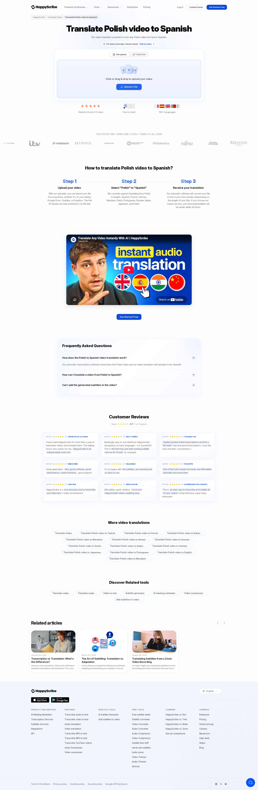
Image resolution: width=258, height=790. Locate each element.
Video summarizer (193, 593)
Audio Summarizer (73, 747)
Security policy (95, 784)
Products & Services (74, 7)
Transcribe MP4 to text (76, 738)
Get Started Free (217, 7)
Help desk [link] (204, 738)
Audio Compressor (141, 733)
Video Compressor (141, 738)
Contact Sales (196, 7)
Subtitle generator (135, 593)
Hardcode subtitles (141, 747)
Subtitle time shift (140, 743)
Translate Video (54, 17)
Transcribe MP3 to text (76, 733)
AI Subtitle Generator (108, 714)
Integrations (37, 728)
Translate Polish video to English (175, 552)
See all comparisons (175, 733)
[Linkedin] (216, 784)
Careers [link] (203, 728)
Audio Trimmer (139, 761)
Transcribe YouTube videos (78, 743)
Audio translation (73, 724)
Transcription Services (42, 719)
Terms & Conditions (40, 784)
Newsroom (204, 733)
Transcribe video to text (76, 719)
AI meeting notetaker (164, 593)
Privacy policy (60, 784)
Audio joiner (138, 752)
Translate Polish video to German (169, 546)
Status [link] (202, 743)
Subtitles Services (40, 724)
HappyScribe (39, 17)
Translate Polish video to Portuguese (129, 552)
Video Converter (140, 724)
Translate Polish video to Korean (129, 539)
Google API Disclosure (116, 784)
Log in (180, 7)
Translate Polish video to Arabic (126, 546)
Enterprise (132, 7)
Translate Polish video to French (141, 533)
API (32, 733)
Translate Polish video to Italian (183, 533)
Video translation (73, 728)
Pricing (146, 7)
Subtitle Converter (141, 719)
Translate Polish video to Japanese (82, 552)
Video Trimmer (139, 757)
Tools (96, 7)
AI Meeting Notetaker (41, 714)
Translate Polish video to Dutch (84, 546)
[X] (221, 784)
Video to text (110, 593)
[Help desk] (250, 782)
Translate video (60, 593)
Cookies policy (77, 784)
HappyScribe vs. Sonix (177, 728)
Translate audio (86, 593)
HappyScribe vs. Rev (176, 714)
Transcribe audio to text (76, 714)
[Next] (224, 623)
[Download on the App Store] (40, 700)
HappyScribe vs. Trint (176, 719)
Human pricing (206, 724)
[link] (129, 44)
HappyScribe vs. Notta (177, 724)
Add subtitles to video (127, 599)
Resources (113, 7)
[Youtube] (226, 784)
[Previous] (217, 623)
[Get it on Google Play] (60, 700)
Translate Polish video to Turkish (98, 533)
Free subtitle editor (141, 714)
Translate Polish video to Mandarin (84, 539)
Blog (201, 747)
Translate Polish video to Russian (172, 539)
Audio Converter (140, 728)
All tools (136, 766)
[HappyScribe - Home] (44, 7)
